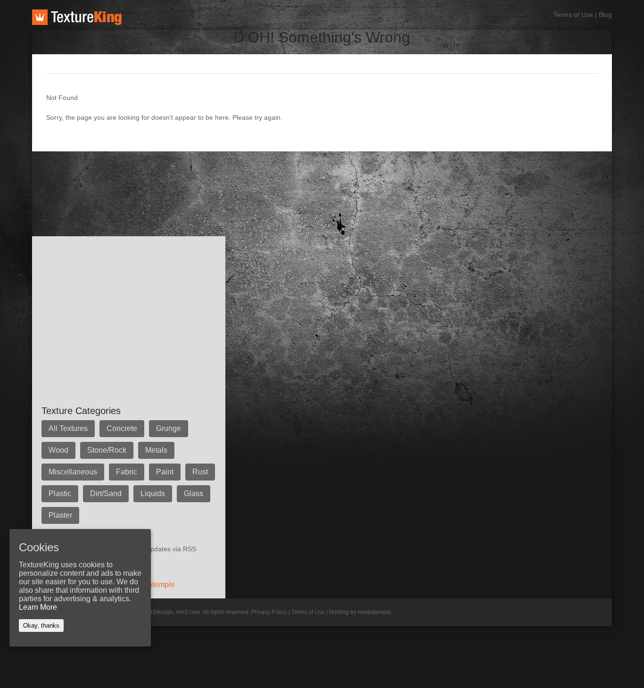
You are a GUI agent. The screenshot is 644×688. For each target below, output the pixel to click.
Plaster (60, 515)
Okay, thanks (41, 625)
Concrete (122, 428)
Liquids (152, 493)
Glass (193, 493)
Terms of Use (573, 14)
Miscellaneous (73, 472)
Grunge (168, 428)
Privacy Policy (269, 612)
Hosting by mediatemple (360, 612)
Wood (58, 450)
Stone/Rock (106, 450)
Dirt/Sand (106, 493)
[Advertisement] (203, 172)
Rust (200, 472)
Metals (156, 450)
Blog (605, 14)
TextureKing (77, 17)
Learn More (38, 607)
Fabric (126, 472)
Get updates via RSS (165, 549)
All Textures (68, 428)
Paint (164, 472)
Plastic (60, 493)
